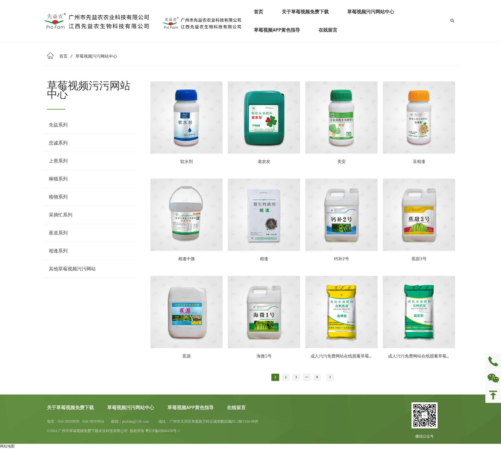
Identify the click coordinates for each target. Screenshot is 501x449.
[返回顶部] (493, 395)
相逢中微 (186, 258)
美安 (341, 161)
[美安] (341, 152)
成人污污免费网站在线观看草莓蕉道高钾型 (350, 356)
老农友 (264, 161)
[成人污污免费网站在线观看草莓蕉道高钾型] (341, 347)
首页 (63, 56)
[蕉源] (186, 347)
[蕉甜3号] (419, 249)
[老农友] (264, 152)
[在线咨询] (493, 361)
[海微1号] (264, 347)
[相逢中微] (186, 249)
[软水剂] (186, 152)
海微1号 (264, 356)
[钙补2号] (341, 249)
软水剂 (186, 161)
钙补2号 (341, 258)
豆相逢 (419, 161)
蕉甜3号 (419, 258)
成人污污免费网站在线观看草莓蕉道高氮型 (427, 356)
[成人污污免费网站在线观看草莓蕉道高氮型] (419, 347)
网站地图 (7, 446)
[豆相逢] (419, 152)
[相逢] (264, 249)
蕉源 (186, 356)
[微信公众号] (493, 378)
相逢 (264, 258)
